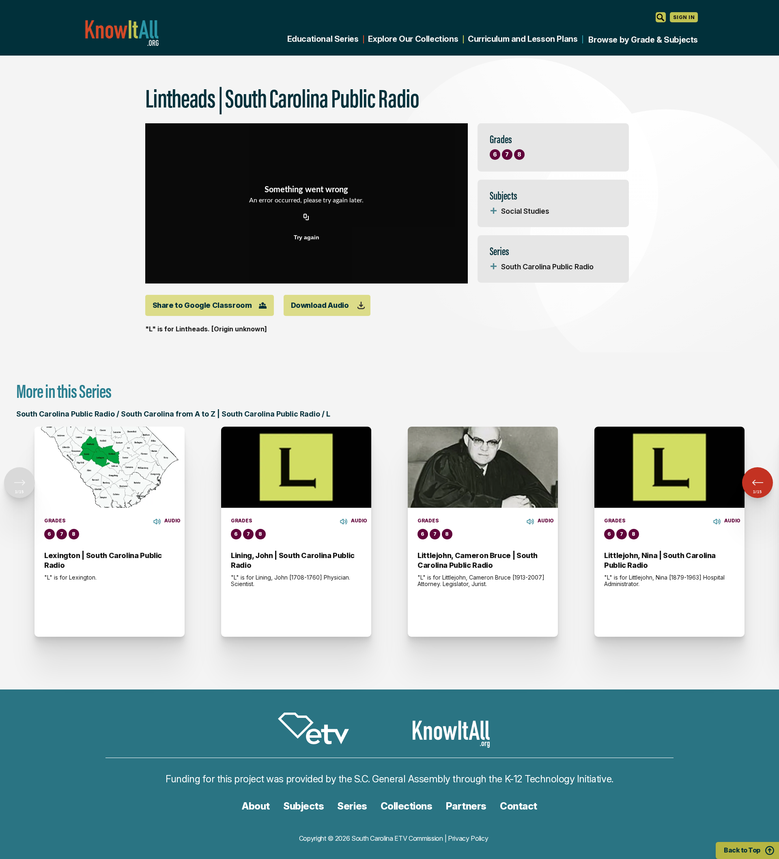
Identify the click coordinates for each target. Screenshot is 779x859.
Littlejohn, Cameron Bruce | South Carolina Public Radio (477, 560)
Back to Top (742, 850)
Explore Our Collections (413, 39)
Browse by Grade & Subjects (643, 40)
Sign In (684, 17)
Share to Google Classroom (202, 305)
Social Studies (525, 211)
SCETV (318, 730)
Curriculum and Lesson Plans (522, 39)
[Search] (661, 17)
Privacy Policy (468, 838)
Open (494, 211)
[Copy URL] (306, 217)
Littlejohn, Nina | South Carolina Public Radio (660, 560)
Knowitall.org (121, 33)
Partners (466, 806)
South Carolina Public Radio (547, 266)
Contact (518, 806)
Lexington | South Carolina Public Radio (103, 560)
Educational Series (323, 39)
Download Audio (320, 305)
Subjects (303, 806)
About (256, 806)
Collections (407, 806)
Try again (306, 237)
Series (352, 806)
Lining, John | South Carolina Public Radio (293, 560)
